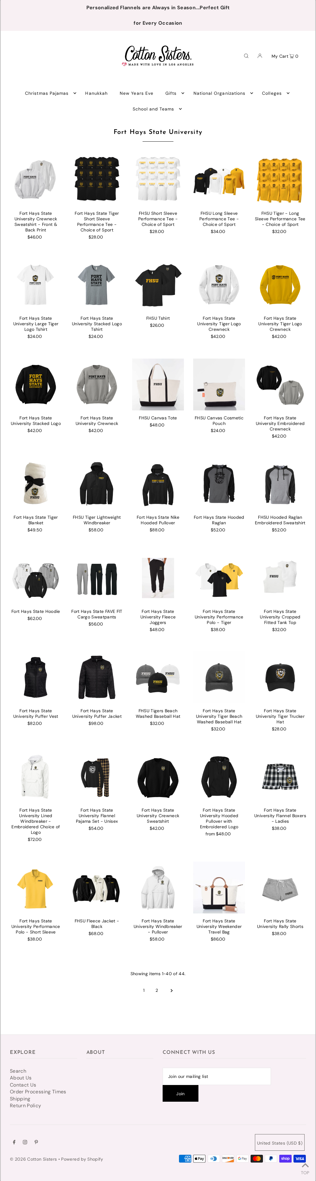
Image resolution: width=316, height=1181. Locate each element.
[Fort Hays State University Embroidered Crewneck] (280, 384)
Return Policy (25, 1105)
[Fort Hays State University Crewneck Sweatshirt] (158, 777)
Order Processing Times (38, 1091)
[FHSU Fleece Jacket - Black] (97, 887)
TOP (305, 1172)
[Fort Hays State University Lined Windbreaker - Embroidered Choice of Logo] (36, 777)
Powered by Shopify (82, 1159)
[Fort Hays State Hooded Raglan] (219, 484)
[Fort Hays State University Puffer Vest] (36, 677)
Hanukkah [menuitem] (96, 93)
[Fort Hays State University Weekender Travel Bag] (219, 887)
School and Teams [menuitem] (153, 109)
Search (18, 1071)
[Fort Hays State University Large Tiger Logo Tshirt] (36, 285)
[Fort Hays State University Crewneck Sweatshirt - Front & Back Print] (36, 180)
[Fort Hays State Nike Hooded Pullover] (158, 484)
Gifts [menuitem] (171, 93)
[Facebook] (14, 1142)
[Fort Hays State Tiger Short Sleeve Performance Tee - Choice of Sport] (97, 180)
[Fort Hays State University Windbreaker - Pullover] (158, 887)
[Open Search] (246, 56)
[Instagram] (25, 1142)
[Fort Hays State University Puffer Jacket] (97, 677)
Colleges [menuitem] (271, 93)
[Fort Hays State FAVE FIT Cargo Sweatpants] (97, 578)
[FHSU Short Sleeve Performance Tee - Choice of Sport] (158, 180)
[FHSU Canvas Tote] (158, 384)
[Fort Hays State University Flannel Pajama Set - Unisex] (97, 777)
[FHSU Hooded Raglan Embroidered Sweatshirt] (280, 484)
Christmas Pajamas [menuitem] (47, 93)
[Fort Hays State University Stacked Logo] (36, 384)
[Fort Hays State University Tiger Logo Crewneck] (219, 285)
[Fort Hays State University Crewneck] (97, 384)
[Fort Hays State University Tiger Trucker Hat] (280, 677)
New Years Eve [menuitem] (136, 93)
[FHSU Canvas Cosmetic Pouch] (219, 384)
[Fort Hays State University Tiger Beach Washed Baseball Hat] (219, 677)
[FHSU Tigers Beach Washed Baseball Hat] (158, 677)
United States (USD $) (279, 1143)
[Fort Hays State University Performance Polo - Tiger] (219, 578)
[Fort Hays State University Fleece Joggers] (158, 578)
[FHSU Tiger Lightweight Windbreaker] (97, 484)
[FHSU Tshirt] (158, 285)
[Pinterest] (36, 1142)
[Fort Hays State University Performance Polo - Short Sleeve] (36, 887)
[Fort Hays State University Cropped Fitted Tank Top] (280, 578)
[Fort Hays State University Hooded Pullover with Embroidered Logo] (219, 777)
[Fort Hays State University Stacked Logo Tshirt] (97, 285)
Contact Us (23, 1085)
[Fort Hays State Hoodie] (36, 578)
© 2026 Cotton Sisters (33, 1159)
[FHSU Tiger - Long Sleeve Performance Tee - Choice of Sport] (280, 180)
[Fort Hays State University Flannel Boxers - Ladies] (280, 777)
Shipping (20, 1099)
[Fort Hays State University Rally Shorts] (280, 887)
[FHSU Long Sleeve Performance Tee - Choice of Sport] (219, 180)
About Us (21, 1078)
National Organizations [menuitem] (219, 93)
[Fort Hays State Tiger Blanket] (36, 484)
